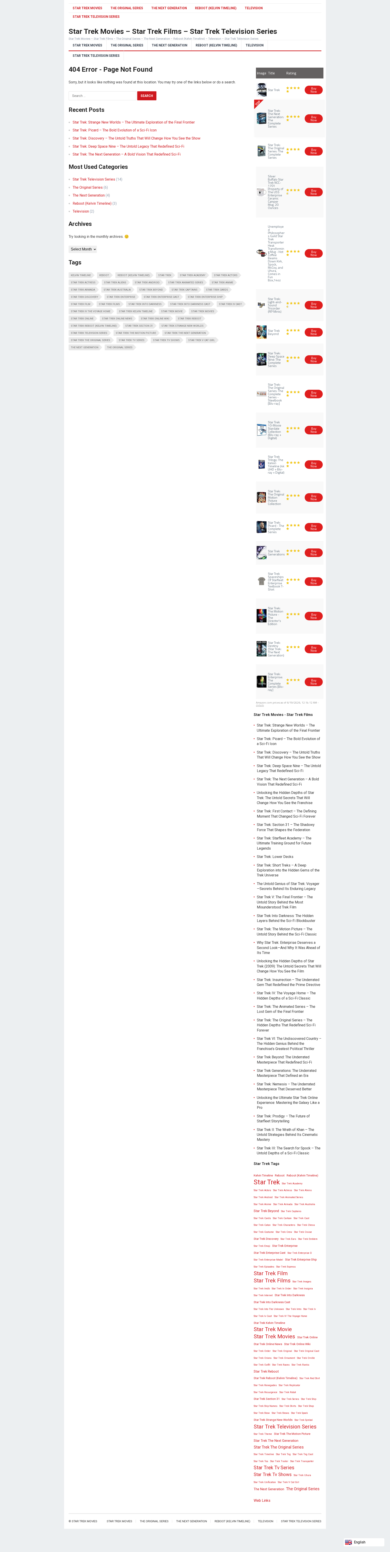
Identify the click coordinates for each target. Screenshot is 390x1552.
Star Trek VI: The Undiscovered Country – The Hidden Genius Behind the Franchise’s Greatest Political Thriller (289, 1043)
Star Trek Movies (87, 8)
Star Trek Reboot (189, 318)
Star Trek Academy (192, 275)
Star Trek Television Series (96, 55)
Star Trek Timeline (264, 1454)
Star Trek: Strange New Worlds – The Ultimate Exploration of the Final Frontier (134, 122)
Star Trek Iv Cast (230, 304)
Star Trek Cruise (303, 1232)
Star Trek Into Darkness (145, 304)
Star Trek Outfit (262, 1364)
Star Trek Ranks (300, 1364)
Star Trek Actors (225, 275)
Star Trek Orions (263, 1358)
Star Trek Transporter (302, 1461)
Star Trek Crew (284, 1232)
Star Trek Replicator (289, 1385)
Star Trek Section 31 (139, 325)
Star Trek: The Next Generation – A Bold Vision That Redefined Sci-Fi (127, 154)
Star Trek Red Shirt (309, 1378)
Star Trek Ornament (284, 1358)
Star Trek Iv (309, 1309)
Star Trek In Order (281, 1288)
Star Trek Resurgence (265, 1392)
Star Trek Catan (262, 1225)
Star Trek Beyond (151, 289)
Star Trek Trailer (279, 1461)
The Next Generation (169, 8)
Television (254, 8)
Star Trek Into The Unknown (269, 1309)
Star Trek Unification (265, 1482)
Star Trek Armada (83, 289)
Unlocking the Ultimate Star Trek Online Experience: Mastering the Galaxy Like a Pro (288, 1103)
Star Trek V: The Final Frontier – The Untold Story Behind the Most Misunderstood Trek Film (285, 902)
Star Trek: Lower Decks (275, 857)
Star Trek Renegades (265, 1385)
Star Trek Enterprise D (300, 1253)
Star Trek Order (262, 1351)
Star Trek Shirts (287, 1406)
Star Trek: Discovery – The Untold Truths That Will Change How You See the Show (136, 138)
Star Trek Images (301, 1281)
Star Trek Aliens (115, 282)
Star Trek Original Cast (306, 1351)
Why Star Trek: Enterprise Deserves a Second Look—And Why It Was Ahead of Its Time (288, 947)
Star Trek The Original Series (90, 340)
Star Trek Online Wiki (155, 318)
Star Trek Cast (301, 1218)
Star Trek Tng (283, 1454)
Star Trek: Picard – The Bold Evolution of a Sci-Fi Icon (115, 130)
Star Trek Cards (217, 289)
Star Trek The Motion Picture (136, 333)
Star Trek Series (290, 1399)
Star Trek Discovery (84, 297)
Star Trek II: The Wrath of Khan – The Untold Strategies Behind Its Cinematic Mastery (287, 1135)
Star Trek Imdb (262, 1288)
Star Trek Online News (117, 318)
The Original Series (126, 8)
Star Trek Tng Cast (303, 1454)
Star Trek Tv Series (131, 340)
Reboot (104, 275)
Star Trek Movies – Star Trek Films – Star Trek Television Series (173, 31)
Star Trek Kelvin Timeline (136, 311)
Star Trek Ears (288, 1239)
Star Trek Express (286, 1266)
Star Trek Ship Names (265, 1406)
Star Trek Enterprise (121, 297)
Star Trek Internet (263, 1295)
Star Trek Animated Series (185, 282)
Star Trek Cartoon (282, 1218)
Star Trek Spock (299, 1413)
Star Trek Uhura (302, 1475)
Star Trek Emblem (308, 1239)
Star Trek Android (147, 282)
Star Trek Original (282, 1351)
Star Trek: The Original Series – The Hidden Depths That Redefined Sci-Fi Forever (286, 1025)
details (260, 705)
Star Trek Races (281, 1364)
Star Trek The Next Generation (185, 333)
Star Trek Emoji (262, 1246)
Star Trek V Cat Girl (201, 340)
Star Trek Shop (306, 1406)
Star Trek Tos (261, 1461)
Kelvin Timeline (81, 275)
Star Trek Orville (306, 1358)
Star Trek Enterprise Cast (161, 297)
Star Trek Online (82, 318)
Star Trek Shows (280, 1413)
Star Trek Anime (222, 282)
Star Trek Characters (284, 1225)
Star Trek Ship (308, 1399)
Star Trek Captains (184, 289)
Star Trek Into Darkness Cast (190, 304)
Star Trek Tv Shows (166, 340)
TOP (257, 103)
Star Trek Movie (172, 311)
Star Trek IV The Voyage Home (90, 311)
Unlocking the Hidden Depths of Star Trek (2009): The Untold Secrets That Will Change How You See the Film (289, 966)
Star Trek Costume (264, 1232)
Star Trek (164, 275)
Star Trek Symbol (304, 1420)
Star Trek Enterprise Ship (205, 297)
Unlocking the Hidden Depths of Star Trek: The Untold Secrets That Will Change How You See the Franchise (285, 798)
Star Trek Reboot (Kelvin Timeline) (94, 325)
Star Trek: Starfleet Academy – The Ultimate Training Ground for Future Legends (284, 843)
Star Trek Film (80, 304)
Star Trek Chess (306, 1225)
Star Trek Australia (117, 289)
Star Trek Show (262, 1413)
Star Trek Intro (293, 1309)
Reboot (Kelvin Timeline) (216, 8)
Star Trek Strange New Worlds (182, 325)
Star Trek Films (109, 304)
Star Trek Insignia (303, 1288)
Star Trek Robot (287, 1392)
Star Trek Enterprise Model (268, 1259)
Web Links (262, 1500)
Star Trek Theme (263, 1434)
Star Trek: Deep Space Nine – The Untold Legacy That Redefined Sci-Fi (128, 146)
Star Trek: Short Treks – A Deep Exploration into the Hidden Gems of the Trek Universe (288, 870)
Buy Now (314, 90)
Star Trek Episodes (264, 1266)
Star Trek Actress (83, 282)
